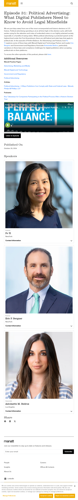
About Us (7, 471)
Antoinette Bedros (51, 45)
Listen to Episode (12, 136)
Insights (7, 467)
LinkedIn (10, 479)
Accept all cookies (46, 496)
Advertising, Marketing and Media (17, 66)
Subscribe (68, 452)
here (49, 54)
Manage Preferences (9, 496)
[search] (72, 3)
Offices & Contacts (47, 467)
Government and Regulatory (15, 74)
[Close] (75, 486)
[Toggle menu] (21, 3)
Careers (43, 463)
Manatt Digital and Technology (16, 70)
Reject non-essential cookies (65, 496)
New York (8, 236)
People (6, 463)
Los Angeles (10, 407)
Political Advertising (11, 78)
